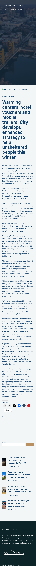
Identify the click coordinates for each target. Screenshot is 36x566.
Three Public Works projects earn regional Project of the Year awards (19, 489)
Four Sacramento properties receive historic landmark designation (19, 475)
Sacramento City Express (13, 5)
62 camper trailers (24, 319)
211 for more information (14, 231)
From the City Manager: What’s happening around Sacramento (18, 503)
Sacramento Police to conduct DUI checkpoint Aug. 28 (17, 460)
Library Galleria (18, 238)
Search (4, 442)
